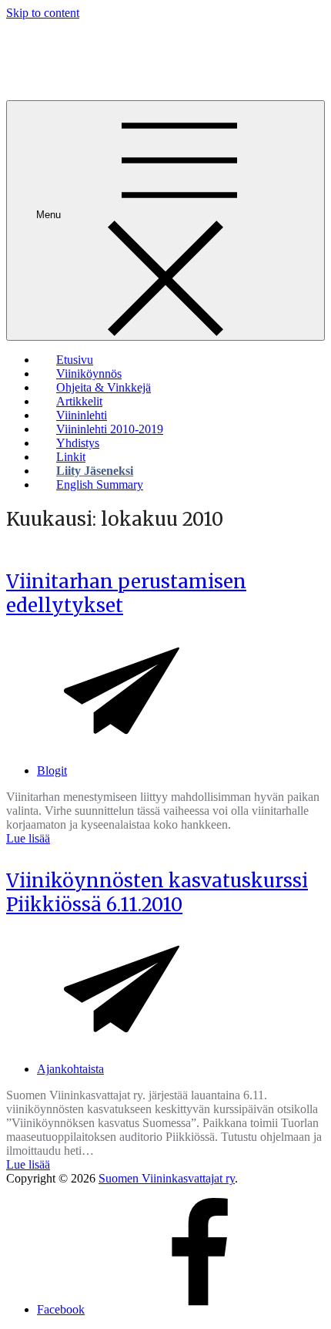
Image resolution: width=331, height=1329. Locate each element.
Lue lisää (28, 838)
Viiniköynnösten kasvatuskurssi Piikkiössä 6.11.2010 (157, 893)
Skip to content (42, 12)
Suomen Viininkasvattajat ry (167, 1178)
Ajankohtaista (70, 1068)
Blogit (52, 770)
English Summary (99, 484)
